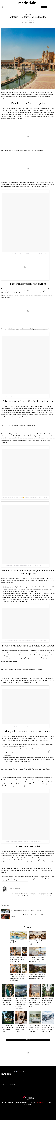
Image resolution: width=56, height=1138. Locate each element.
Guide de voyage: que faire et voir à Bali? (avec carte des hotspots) (28, 329)
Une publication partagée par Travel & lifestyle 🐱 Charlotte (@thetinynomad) (19, 497)
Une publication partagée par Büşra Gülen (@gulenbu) (18, 565)
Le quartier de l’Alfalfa (10, 744)
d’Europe (49, 92)
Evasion (28, 927)
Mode (3, 10)
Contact (12, 1084)
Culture (14, 10)
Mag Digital (40, 10)
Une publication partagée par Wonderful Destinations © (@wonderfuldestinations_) (21, 253)
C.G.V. (2, 1084)
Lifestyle (21, 10)
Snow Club (48, 10)
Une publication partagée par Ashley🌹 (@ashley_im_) (18, 841)
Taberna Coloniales (11, 749)
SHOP (43, 7)
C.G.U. (2, 1081)
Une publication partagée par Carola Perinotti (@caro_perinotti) (18, 396)
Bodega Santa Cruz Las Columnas (15, 757)
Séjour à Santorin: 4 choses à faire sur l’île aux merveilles (25, 150)
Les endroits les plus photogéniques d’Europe (21, 425)
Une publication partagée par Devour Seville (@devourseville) (19, 640)
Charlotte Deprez (29, 20)
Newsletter (51, 7)
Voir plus (28, 1039)
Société (27, 10)
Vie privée (21, 1081)
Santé (33, 10)
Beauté (8, 10)
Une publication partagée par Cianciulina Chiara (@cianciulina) (18, 726)
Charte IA (12, 1081)
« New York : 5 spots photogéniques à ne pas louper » (33, 877)
